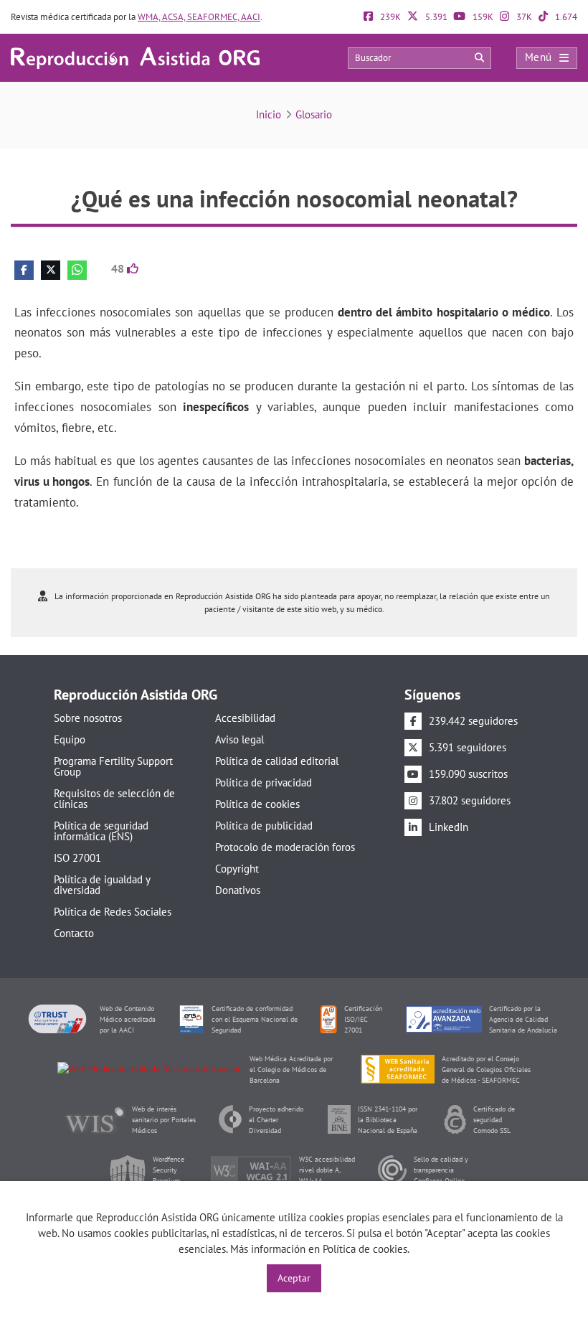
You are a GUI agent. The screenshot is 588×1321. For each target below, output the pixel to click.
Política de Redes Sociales (112, 911)
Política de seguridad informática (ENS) (101, 831)
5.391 (435, 17)
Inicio (268, 114)
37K (523, 17)
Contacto (74, 933)
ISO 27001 (77, 857)
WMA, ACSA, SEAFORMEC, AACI (199, 17)
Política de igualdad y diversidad (102, 884)
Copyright (237, 868)
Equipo (69, 739)
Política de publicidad (264, 825)
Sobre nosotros (88, 718)
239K (389, 17)
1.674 (565, 17)
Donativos (237, 890)
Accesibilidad (245, 718)
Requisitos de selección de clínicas (114, 798)
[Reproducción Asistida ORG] (135, 57)
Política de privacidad (263, 782)
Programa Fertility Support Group (113, 766)
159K (481, 17)
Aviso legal (239, 739)
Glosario (313, 114)
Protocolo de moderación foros (285, 847)
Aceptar (294, 1277)
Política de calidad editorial (276, 761)
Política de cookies (257, 804)
